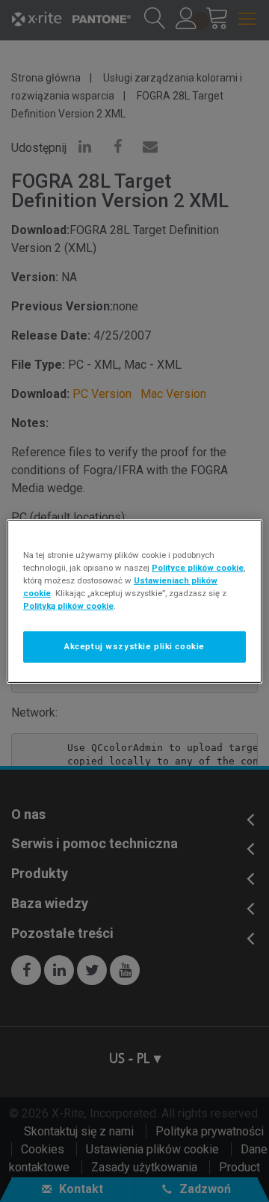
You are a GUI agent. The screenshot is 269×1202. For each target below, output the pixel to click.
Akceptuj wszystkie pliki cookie (134, 646)
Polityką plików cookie (68, 606)
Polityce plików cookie (198, 567)
